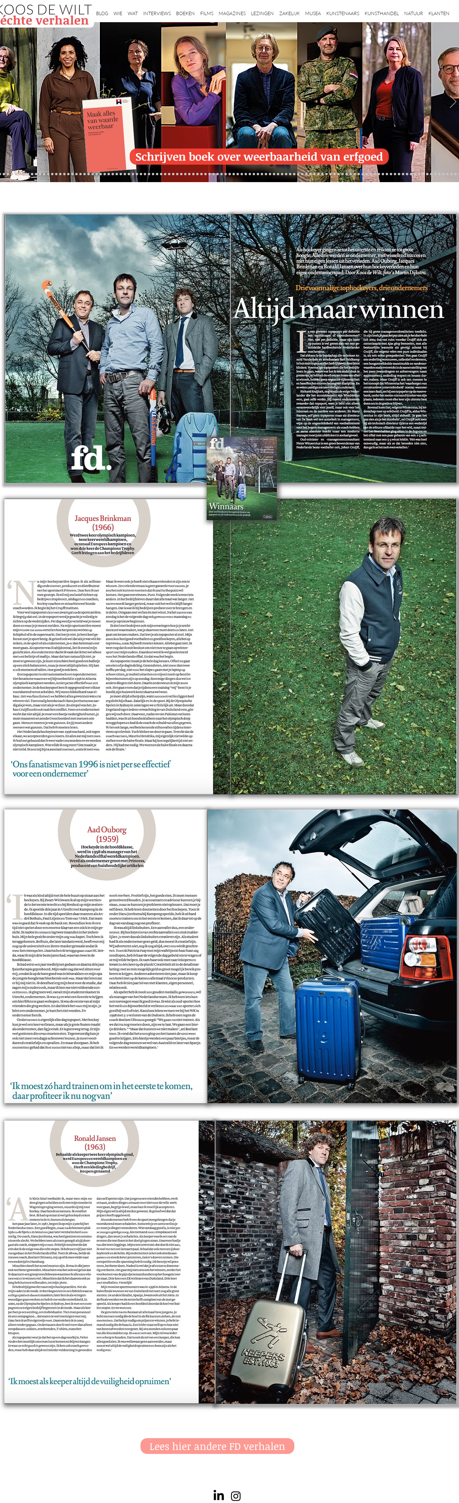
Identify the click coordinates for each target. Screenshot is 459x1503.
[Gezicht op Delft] (60, 174)
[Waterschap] (92, 174)
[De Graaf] (56, 174)
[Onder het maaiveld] (254, 174)
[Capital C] (423, 174)
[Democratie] (104, 174)
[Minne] (100, 174)
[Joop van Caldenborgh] (334, 174)
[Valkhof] (4, 174)
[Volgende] (453, 102)
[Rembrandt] (375, 174)
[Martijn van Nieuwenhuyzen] (153, 174)
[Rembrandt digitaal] (407, 174)
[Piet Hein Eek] (439, 174)
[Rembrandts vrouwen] (262, 174)
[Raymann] (330, 174)
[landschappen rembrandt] (266, 174)
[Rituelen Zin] (411, 174)
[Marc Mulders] (181, 174)
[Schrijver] (88, 174)
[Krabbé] (209, 174)
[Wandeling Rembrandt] (342, 174)
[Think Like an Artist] (185, 174)
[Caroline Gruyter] (48, 174)
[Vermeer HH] (359, 174)
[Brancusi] (24, 174)
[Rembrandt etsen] (379, 174)
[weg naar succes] (242, 174)
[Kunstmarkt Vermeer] (387, 174)
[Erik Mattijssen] (157, 174)
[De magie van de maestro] (326, 174)
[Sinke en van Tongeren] (149, 174)
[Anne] (36, 174)
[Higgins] (193, 174)
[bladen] (258, 174)
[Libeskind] (96, 174)
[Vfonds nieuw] (205, 174)
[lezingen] (201, 174)
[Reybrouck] (169, 174)
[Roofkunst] (234, 174)
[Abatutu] (270, 174)
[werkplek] (451, 174)
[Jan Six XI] (455, 174)
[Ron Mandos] (302, 174)
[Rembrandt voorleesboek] (286, 174)
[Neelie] (419, 174)
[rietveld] (290, 174)
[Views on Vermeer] (350, 174)
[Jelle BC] (84, 174)
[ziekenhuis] (354, 174)
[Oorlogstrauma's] (338, 174)
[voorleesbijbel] (371, 174)
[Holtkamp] (225, 174)
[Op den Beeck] (173, 174)
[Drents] (32, 174)
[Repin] (80, 174)
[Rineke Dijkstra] (246, 174)
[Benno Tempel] (197, 174)
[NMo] (64, 174)
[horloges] (318, 174)
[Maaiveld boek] (177, 174)
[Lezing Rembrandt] (221, 174)
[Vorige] (6, 102)
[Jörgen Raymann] (435, 174)
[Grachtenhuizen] (294, 174)
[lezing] (250, 174)
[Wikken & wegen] (217, 174)
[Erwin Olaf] (109, 174)
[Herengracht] (28, 174)
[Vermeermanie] (395, 174)
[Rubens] (141, 174)
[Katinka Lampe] (431, 174)
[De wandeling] (133, 174)
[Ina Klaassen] (278, 174)
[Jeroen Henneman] (314, 174)
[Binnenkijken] (20, 174)
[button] (118, 10)
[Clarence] (447, 174)
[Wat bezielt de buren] (44, 174)
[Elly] (213, 174)
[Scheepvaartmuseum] (229, 174)
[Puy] (8, 174)
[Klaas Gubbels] (298, 174)
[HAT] (415, 174)
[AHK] (121, 174)
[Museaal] (125, 174)
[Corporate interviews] (52, 174)
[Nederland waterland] (399, 174)
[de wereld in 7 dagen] (274, 174)
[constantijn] (76, 174)
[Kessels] (40, 174)
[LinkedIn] (218, 1496)
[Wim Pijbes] (306, 174)
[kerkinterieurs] (346, 174)
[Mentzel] (427, 174)
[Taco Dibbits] (161, 174)
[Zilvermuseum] (16, 174)
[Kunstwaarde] (145, 174)
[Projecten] (12, 174)
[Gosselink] (129, 174)
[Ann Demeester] (443, 174)
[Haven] (363, 174)
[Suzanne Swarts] (72, 174)
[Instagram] (236, 1496)
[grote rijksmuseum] (238, 174)
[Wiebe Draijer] (322, 174)
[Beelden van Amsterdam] (117, 174)
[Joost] (137, 174)
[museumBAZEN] (113, 174)
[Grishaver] (403, 174)
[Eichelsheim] (68, 174)
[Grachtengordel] (367, 174)
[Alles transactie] (391, 174)
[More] (165, 174)
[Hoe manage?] (282, 174)
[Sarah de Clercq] (189, 174)
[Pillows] (383, 174)
